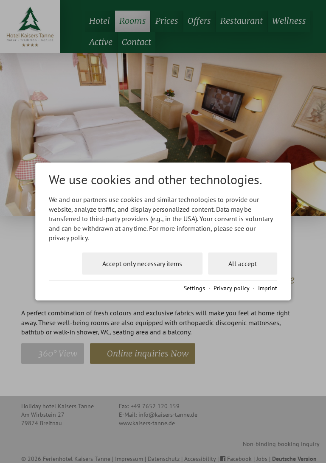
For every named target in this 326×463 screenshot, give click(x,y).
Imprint (267, 288)
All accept (242, 263)
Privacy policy (232, 288)
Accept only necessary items (142, 263)
